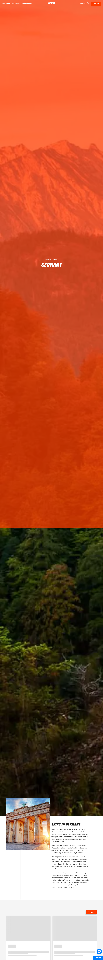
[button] (99, 951)
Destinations (27, 3)
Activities (16, 3)
